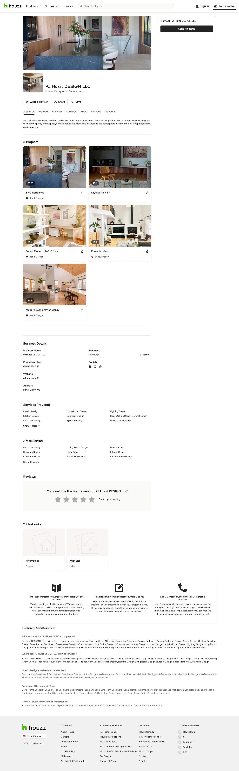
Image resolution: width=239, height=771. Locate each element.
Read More (28, 127)
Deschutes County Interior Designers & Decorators (88, 674)
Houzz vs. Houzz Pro (110, 736)
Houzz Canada (146, 732)
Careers (65, 736)
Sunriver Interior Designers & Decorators (195, 674)
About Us (29, 111)
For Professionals (109, 732)
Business (57, 111)
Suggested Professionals (151, 741)
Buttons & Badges (109, 761)
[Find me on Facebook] (90, 366)
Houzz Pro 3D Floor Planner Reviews (118, 751)
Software (51, 6)
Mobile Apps (67, 756)
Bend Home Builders (32, 689)
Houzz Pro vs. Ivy (108, 741)
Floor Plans (127, 705)
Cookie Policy (68, 751)
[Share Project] (82, 192)
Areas (83, 111)
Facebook (188, 742)
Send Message (186, 28)
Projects (43, 111)
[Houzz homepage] (13, 5)
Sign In (142, 761)
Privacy (64, 741)
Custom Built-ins (111, 705)
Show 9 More (30, 462)
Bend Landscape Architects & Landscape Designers (180, 689)
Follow (146, 354)
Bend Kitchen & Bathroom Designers (103, 689)
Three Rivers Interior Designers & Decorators (45, 677)
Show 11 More (30, 425)
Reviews (96, 111)
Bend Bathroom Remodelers (138, 689)
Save (78, 101)
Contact (143, 756)
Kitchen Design (30, 705)
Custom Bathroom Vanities (148, 705)
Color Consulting (47, 705)
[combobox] (126, 6)
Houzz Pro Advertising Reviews (116, 746)
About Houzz (67, 732)
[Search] (81, 6)
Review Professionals (150, 736)
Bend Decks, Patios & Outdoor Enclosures (149, 693)
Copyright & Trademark (72, 761)
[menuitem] (33, 6)
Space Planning (65, 705)
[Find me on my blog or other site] (100, 366)
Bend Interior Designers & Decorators (41, 674)
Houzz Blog (189, 732)
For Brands (105, 756)
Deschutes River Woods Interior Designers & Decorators (144, 674)
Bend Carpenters (117, 693)
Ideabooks (111, 111)
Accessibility (145, 746)
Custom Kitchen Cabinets (88, 705)
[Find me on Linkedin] (95, 366)
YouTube (187, 747)
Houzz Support (146, 751)
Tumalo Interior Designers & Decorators (89, 677)
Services (71, 111)
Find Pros (32, 6)
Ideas (67, 6)
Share (61, 101)
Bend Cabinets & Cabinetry (93, 693)
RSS (185, 752)
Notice (74, 741)
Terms (64, 746)
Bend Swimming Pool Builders (62, 693)
